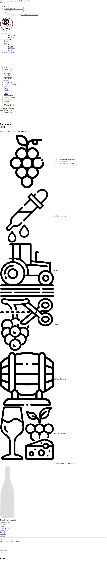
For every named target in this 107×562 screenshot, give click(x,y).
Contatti (7, 99)
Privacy (2, 536)
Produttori (7, 39)
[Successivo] (2, 552)
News (2, 526)
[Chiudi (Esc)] (1, 550)
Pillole (10, 50)
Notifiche (3, 534)
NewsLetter (4, 530)
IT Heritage (8, 539)
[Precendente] (1, 552)
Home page (8, 69)
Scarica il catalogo (6, 1)
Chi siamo (11, 35)
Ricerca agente (9, 52)
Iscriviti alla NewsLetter (23, 1)
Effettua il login (9, 105)
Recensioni (12, 49)
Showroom (8, 41)
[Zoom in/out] (6, 550)
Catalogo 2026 (5, 528)
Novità (10, 47)
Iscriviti (3, 524)
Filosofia (11, 37)
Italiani (6, 81)
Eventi (6, 43)
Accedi (7, 13)
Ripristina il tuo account (29, 15)
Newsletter (7, 101)
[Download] (2, 550)
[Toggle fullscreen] (5, 550)
